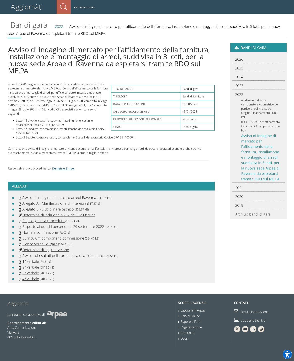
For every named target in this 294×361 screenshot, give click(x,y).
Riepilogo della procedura (43, 220)
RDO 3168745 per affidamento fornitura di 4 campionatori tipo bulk (260, 126)
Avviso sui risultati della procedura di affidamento (62, 255)
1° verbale (30, 261)
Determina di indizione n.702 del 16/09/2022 (58, 215)
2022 (59, 26)
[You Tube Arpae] (245, 329)
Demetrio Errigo (63, 168)
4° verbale (30, 278)
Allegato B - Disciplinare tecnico (48, 209)
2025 (239, 68)
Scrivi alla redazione (254, 312)
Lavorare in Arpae (193, 310)
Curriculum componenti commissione (53, 238)
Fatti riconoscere (84, 7)
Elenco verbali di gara (39, 244)
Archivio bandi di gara (253, 214)
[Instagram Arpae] (261, 329)
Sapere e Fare (190, 321)
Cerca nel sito (64, 7)
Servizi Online (190, 316)
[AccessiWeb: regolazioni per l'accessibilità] (287, 354)
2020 (239, 196)
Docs (184, 338)
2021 (239, 187)
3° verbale (30, 273)
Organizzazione (191, 327)
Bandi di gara (253, 47)
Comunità (187, 333)
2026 (239, 59)
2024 (239, 76)
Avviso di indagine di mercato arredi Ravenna (59, 197)
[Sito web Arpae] (57, 314)
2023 (239, 85)
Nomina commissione (40, 232)
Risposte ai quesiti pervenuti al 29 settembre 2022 (63, 226)
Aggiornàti (26, 7)
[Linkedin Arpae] (253, 329)
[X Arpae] (237, 329)
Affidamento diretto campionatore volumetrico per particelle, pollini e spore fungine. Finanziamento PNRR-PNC (260, 108)
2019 (239, 205)
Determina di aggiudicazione (45, 249)
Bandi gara (29, 25)
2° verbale (30, 267)
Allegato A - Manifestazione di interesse (54, 203)
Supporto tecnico (252, 320)
